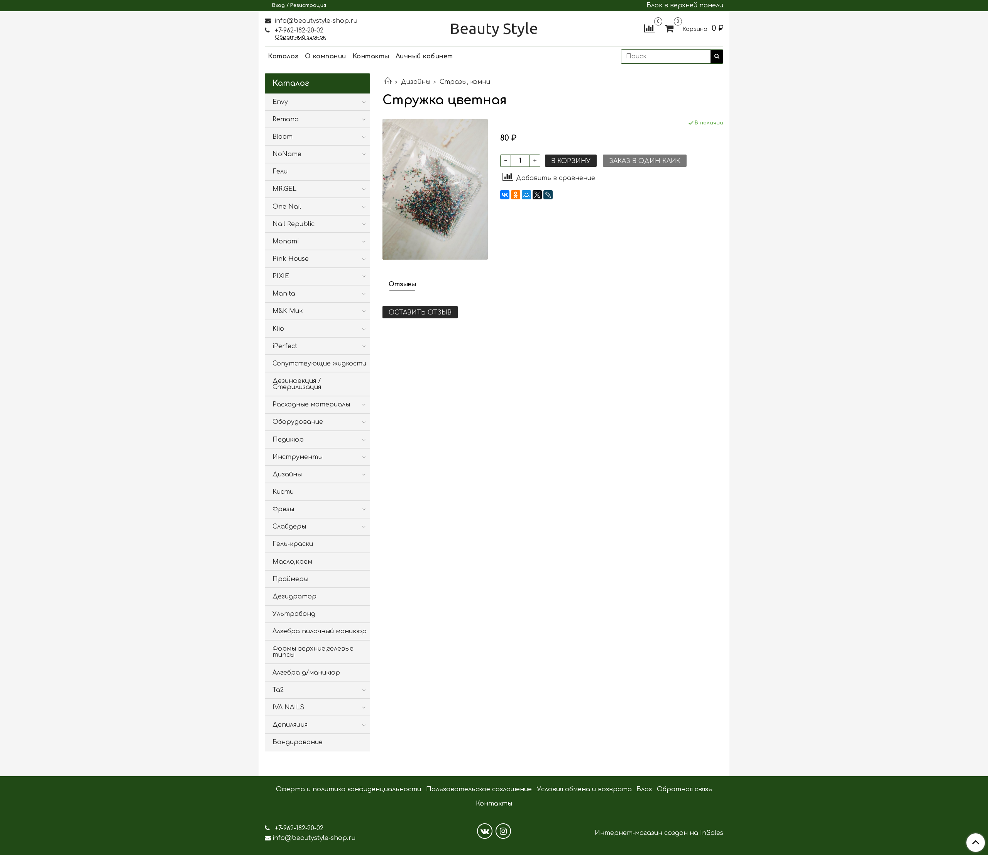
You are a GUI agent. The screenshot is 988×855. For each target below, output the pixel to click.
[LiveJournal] (548, 194)
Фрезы (283, 509)
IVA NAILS (288, 707)
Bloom (282, 136)
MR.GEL (284, 188)
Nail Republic (293, 224)
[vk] (484, 831)
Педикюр (288, 439)
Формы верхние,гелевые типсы (313, 651)
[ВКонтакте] (504, 194)
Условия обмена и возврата (584, 789)
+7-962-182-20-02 (298, 30)
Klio (278, 328)
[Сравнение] (649, 28)
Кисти (283, 491)
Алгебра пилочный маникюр (319, 631)
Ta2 (278, 690)
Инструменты (297, 457)
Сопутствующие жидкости (319, 363)
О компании (325, 56)
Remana (285, 119)
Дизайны (415, 81)
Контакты (370, 56)
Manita (283, 293)
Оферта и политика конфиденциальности (348, 789)
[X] (537, 194)
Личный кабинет (424, 56)
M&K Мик (287, 311)
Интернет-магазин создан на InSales (659, 833)
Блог (644, 789)
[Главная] (388, 81)
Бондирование (297, 742)
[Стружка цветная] (435, 188)
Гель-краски (292, 544)
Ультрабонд (293, 613)
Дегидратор (294, 596)
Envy (280, 102)
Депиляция (290, 724)
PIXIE (280, 276)
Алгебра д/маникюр (306, 672)
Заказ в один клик (644, 161)
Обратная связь (684, 789)
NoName (286, 154)
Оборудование (297, 421)
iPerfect (284, 346)
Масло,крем (292, 561)
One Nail (286, 206)
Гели (280, 171)
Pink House (290, 258)
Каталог (283, 56)
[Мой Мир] (526, 194)
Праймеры (290, 579)
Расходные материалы (311, 404)
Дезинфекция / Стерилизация (296, 384)
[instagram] (503, 831)
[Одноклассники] (515, 194)
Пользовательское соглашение (479, 789)
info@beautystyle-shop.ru (314, 20)
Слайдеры (289, 526)
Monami (285, 241)
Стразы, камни (465, 81)
